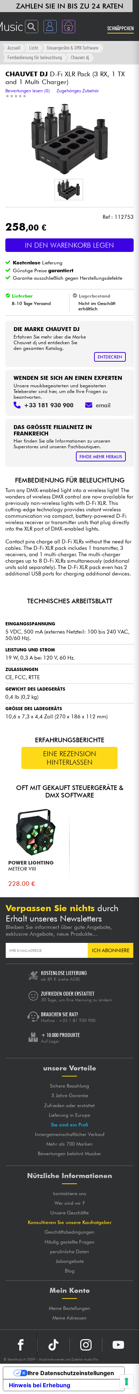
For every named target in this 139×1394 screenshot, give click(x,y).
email (103, 405)
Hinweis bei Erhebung (39, 1385)
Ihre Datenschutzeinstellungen (71, 1373)
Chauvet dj (80, 57)
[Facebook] (21, 1344)
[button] (69, 189)
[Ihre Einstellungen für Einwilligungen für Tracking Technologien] (126, 1381)
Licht (33, 48)
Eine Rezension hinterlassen (69, 757)
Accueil (13, 48)
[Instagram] (86, 1344)
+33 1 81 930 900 (77, 1020)
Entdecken (110, 357)
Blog (69, 1271)
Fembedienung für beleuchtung (34, 57)
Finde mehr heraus (100, 456)
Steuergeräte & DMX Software (72, 48)
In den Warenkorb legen (69, 245)
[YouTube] (118, 1344)
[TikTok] (53, 1344)
